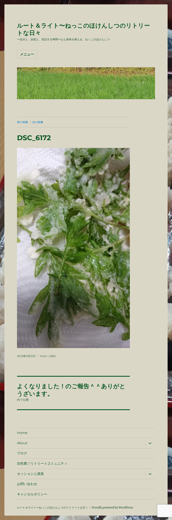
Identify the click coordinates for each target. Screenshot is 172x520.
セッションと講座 (30, 474)
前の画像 (22, 122)
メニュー (27, 54)
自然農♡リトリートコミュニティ (42, 463)
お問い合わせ (27, 484)
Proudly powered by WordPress (112, 507)
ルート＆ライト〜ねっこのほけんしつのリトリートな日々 (52, 507)
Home (22, 433)
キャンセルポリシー (32, 494)
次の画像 (37, 122)
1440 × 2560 (48, 356)
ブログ (22, 453)
